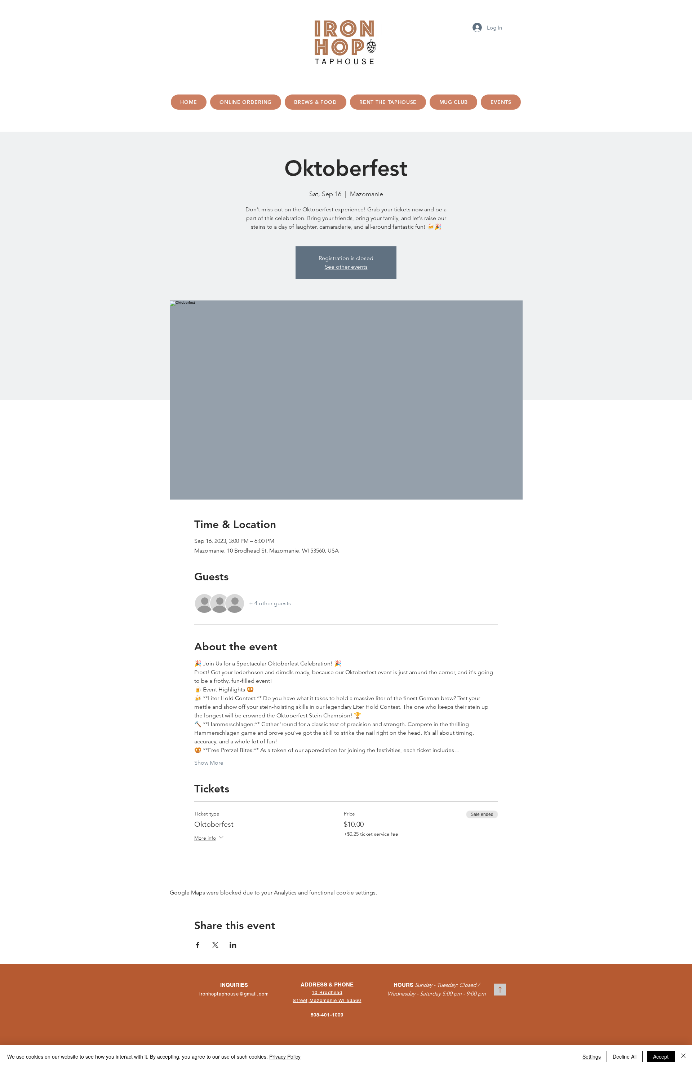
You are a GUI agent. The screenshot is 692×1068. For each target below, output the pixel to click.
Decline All (624, 1056)
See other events (346, 266)
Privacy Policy (285, 1056)
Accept (661, 1056)
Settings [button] (591, 1056)
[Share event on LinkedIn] (233, 945)
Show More (208, 762)
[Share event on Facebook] (197, 945)
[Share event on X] (215, 945)
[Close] (683, 1056)
